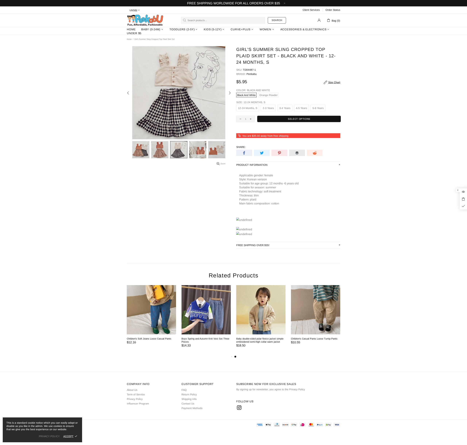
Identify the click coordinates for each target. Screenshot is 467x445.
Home (129, 39)
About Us (132, 389)
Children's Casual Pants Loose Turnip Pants (314, 338)
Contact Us (188, 403)
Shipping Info (189, 399)
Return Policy (189, 394)
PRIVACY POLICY (49, 436)
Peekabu (145, 20)
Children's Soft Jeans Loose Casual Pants (149, 338)
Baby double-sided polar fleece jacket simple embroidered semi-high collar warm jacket (259, 340)
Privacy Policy (135, 399)
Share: (241, 146)
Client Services (311, 9)
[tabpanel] (261, 319)
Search (277, 20)
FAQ (184, 389)
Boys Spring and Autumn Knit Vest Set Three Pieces (205, 340)
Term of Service (136, 394)
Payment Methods (192, 408)
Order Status (332, 9)
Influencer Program (138, 403)
